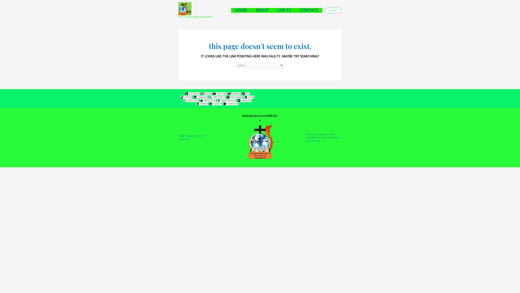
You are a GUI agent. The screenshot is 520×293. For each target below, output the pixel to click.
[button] (333, 10)
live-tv (284, 10)
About (262, 10)
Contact (308, 10)
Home (241, 10)
